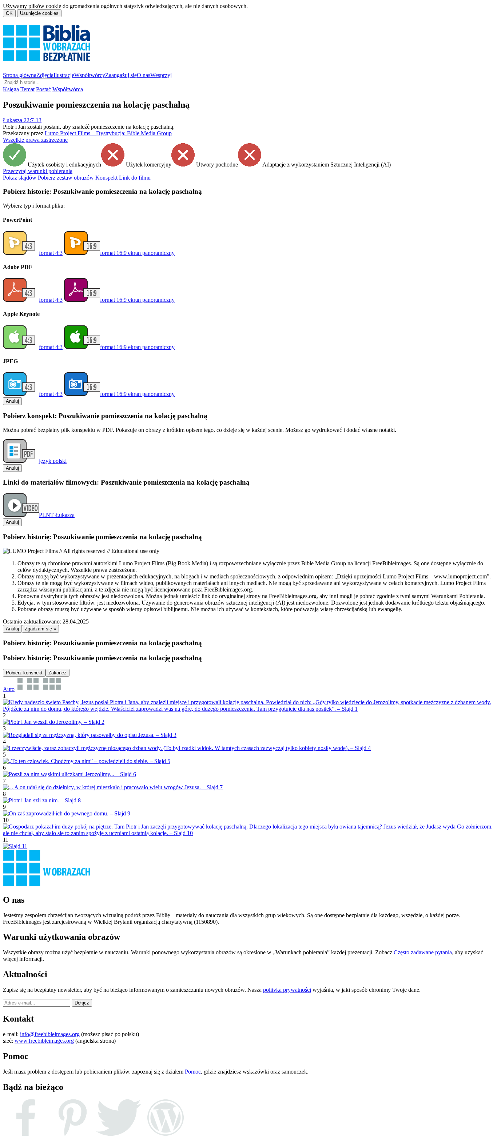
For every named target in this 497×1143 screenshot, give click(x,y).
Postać (43, 89)
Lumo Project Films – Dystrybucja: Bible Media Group (108, 133)
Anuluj (12, 401)
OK (9, 13)
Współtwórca (67, 89)
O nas (143, 75)
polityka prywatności (287, 990)
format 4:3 (51, 253)
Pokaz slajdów (19, 178)
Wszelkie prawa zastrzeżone (35, 140)
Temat (27, 89)
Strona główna (19, 75)
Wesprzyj (161, 75)
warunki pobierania (37, 171)
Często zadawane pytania (423, 952)
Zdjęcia (44, 75)
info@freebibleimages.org (50, 1034)
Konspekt (106, 178)
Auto (9, 689)
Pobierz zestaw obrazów (66, 178)
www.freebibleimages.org (44, 1041)
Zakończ (57, 672)
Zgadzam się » (40, 628)
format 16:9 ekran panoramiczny (137, 253)
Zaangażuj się (121, 75)
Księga (11, 89)
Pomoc (193, 1071)
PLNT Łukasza (57, 515)
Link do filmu (135, 178)
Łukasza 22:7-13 (22, 120)
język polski (53, 461)
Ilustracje (63, 75)
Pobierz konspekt (24, 672)
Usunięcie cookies (39, 13)
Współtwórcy (89, 75)
